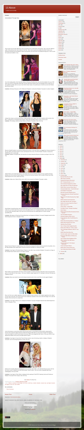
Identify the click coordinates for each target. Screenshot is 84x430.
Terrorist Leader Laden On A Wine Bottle (69, 233)
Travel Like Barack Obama (66, 245)
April (62, 171)
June (62, 168)
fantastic (38, 383)
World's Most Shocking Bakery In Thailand (69, 220)
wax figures (7, 384)
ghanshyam (60, 32)
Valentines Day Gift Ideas (66, 224)
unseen (59, 46)
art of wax (25, 383)
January (63, 251)
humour (60, 37)
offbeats (60, 42)
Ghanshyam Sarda (62, 57)
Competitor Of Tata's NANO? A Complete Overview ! (70, 104)
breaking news (61, 29)
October (63, 161)
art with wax (30, 383)
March (62, 173)
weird (59, 50)
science (60, 43)
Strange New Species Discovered (67, 180)
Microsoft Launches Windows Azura (68, 192)
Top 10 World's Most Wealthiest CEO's (69, 238)
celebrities (60, 31)
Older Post (52, 394)
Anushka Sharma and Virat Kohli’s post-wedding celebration (71, 80)
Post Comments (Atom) (15, 397)
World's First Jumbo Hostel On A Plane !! (69, 203)
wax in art (12, 384)
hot (59, 35)
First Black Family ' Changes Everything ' (69, 208)
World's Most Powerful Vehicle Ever (71, 135)
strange (60, 45)
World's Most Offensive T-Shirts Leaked (69, 227)
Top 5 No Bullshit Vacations (66, 214)
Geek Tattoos (63, 210)
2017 (61, 147)
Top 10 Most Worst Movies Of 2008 (68, 249)
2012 (61, 153)
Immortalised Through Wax (66, 190)
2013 (61, 151)
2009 (61, 158)
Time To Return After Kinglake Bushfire (69, 226)
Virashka (60, 59)
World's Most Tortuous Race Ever (68, 247)
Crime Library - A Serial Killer (70, 111)
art (59, 28)
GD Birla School (61, 55)
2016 (61, 149)
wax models (17, 384)
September (63, 163)
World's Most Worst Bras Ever (67, 232)
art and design (19, 383)
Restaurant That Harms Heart (70, 119)
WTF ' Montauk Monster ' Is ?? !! (67, 182)
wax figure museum (51, 383)
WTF (59, 24)
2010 (61, 156)
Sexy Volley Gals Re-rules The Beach (68, 201)
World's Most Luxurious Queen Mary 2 (69, 187)
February (63, 175)
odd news (60, 40)
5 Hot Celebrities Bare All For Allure (71, 64)
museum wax (43, 383)
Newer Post (8, 394)
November (63, 159)
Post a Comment (10, 389)
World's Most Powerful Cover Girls (68, 222)
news (59, 39)
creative (34, 383)
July (62, 166)
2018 (61, 146)
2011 (61, 154)
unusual (60, 48)
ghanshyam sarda (62, 34)
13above (28, 379)
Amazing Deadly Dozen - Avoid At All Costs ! (70, 188)
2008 (61, 253)
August (62, 164)
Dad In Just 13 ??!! (65, 204)
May (62, 170)
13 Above (10, 7)
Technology (60, 23)
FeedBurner (32, 409)
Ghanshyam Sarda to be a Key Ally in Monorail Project (71, 89)
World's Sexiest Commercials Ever (68, 199)
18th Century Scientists (65, 178)
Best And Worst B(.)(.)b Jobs (66, 176)
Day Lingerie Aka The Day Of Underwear (69, 185)
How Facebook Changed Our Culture (68, 183)
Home (30, 394)
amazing (14, 383)
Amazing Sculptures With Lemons (68, 216)
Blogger (54, 425)
